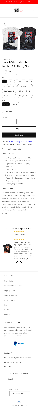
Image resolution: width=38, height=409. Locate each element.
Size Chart (7, 310)
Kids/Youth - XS (25, 86)
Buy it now (19, 135)
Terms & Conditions (11, 295)
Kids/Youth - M (24, 91)
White (6, 104)
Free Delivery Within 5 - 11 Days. (10, 74)
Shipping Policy (9, 291)
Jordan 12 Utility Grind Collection (20, 142)
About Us (7, 315)
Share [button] (6, 213)
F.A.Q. (6, 305)
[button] (4, 11)
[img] (19, 231)
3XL (5, 86)
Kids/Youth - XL (24, 96)
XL (23, 81)
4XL (13, 86)
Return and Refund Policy (13, 286)
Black (15, 104)
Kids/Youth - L (9, 96)
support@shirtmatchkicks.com (20, 358)
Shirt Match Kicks (22, 405)
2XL (31, 81)
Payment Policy (9, 300)
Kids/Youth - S (9, 91)
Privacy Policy (8, 281)
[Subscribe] (29, 379)
